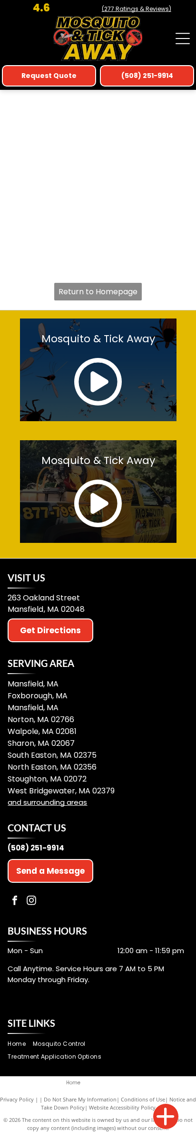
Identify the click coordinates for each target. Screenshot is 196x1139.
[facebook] (15, 901)
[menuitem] (20, 1044)
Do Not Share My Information (80, 1099)
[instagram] (31, 901)
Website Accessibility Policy (122, 1107)
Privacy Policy (17, 1099)
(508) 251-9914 (36, 848)
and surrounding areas (47, 802)
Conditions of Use (143, 1099)
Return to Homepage (98, 291)
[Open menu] (183, 38)
